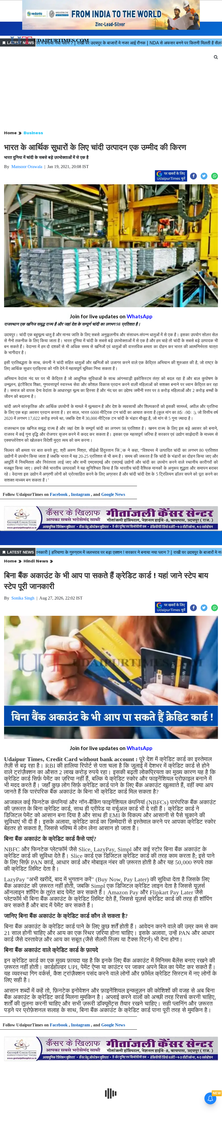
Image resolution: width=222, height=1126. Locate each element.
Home (10, 132)
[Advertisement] (111, 89)
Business (33, 132)
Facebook (59, 494)
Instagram (80, 494)
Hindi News (36, 561)
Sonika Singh (22, 598)
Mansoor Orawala (26, 166)
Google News (113, 494)
